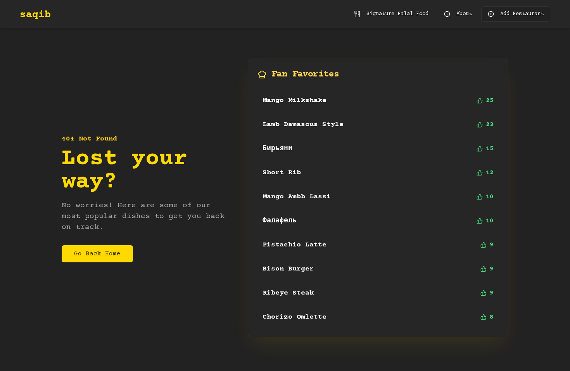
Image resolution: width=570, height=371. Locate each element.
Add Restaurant (522, 14)
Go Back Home (97, 253)
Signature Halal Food (397, 14)
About (464, 14)
